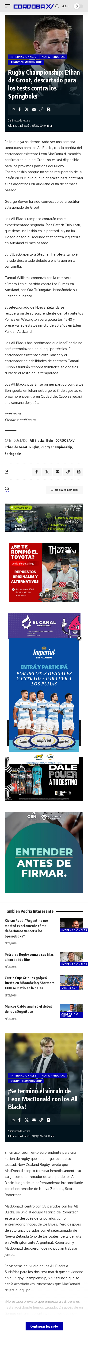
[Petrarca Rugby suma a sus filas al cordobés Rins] (71, 959)
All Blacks (37, 440)
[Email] (34, 109)
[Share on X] (26, 109)
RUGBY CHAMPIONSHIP (26, 62)
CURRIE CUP (69, 987)
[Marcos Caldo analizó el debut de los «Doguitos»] (71, 1011)
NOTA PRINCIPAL (53, 56)
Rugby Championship (56, 447)
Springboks (13, 454)
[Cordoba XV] (33, 6)
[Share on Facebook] (19, 109)
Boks (50, 440)
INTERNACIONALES (23, 56)
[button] (9, 6)
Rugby (34, 447)
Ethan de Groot (16, 447)
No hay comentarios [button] (67, 489)
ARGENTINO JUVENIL (69, 1015)
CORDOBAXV (65, 440)
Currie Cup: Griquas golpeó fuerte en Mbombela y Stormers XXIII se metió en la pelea (29, 983)
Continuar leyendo (44, 1326)
